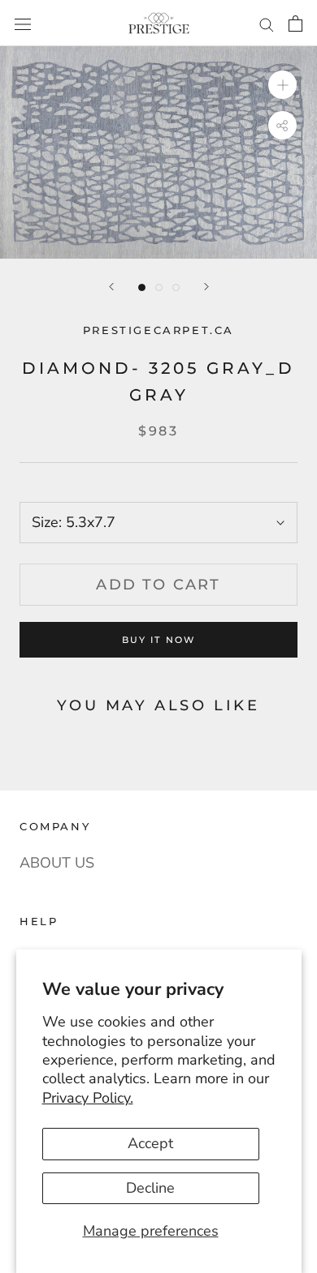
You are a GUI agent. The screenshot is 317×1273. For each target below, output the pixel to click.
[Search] (266, 23)
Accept (150, 1143)
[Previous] (111, 286)
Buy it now (159, 639)
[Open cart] (295, 23)
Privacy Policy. (87, 1098)
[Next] (206, 286)
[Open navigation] (23, 22)
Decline (150, 1188)
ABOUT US (57, 862)
